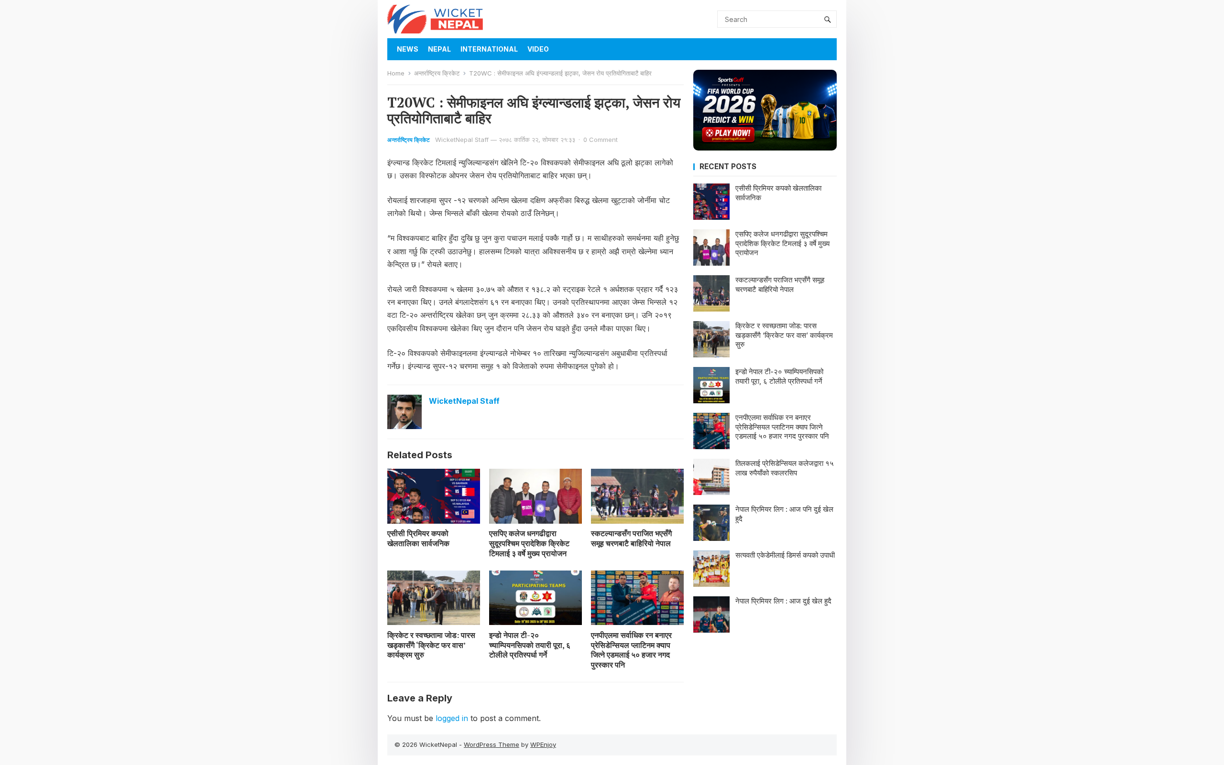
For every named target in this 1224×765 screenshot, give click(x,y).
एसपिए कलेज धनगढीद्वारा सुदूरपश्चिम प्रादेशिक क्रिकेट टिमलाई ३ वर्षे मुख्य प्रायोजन (529, 543)
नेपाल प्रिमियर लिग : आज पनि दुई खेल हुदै (784, 514)
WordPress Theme (491, 744)
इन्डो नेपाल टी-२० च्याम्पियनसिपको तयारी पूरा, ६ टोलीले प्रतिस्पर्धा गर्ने (529, 645)
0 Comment (600, 139)
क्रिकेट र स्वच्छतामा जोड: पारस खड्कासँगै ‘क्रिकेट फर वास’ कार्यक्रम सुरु (431, 645)
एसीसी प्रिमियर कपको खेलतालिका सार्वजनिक (418, 538)
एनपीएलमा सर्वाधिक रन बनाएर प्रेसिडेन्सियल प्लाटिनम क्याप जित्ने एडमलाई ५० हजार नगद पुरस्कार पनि (631, 650)
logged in (452, 718)
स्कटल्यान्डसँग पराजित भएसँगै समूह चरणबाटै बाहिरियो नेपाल (631, 538)
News (407, 49)
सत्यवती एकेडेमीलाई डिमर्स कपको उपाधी (785, 555)
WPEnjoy (543, 744)
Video (538, 49)
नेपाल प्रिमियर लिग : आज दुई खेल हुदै (783, 600)
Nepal (439, 49)
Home (395, 73)
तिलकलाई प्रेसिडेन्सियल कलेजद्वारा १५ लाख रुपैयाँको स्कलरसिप (784, 468)
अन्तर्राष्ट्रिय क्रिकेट (436, 73)
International (489, 49)
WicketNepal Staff (462, 139)
